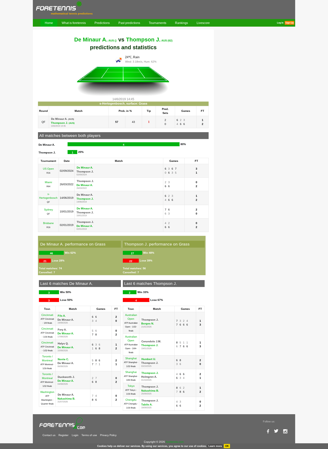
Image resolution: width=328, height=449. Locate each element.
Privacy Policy (108, 435)
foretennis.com (175, 441)
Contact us (49, 435)
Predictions (102, 23)
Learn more (215, 446)
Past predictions (129, 23)
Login (75, 435)
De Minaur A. (95, 40)
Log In (280, 22)
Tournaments (157, 23)
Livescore (203, 23)
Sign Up (289, 22)
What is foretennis (74, 23)
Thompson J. (149, 40)
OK (227, 446)
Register (63, 435)
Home (49, 23)
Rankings (181, 23)
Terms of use (89, 435)
